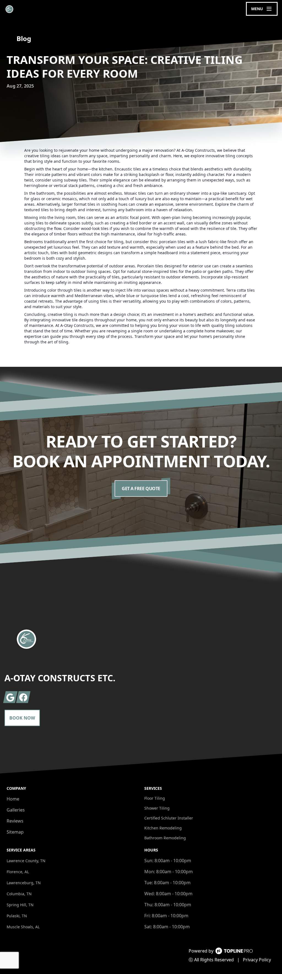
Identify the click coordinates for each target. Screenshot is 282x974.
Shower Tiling (157, 808)
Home (13, 799)
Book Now (22, 718)
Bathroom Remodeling (165, 837)
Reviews (15, 821)
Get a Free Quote (141, 488)
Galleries (16, 810)
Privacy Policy (257, 960)
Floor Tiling (154, 798)
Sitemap (15, 832)
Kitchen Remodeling (163, 828)
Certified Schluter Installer (168, 818)
